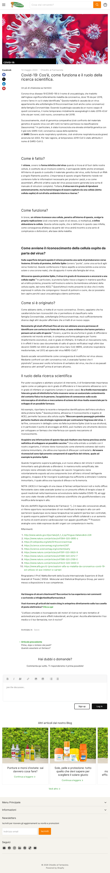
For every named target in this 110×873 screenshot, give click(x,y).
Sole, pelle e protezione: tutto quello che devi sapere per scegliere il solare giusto (73, 771)
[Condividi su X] (4, 79)
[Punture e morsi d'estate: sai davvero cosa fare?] (25, 745)
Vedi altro (54, 788)
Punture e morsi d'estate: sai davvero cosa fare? (25, 769)
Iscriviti (45, 831)
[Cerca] (97, 4)
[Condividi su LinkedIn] (4, 84)
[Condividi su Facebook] (4, 74)
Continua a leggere (24, 776)
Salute (37, 630)
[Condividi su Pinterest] (4, 88)
